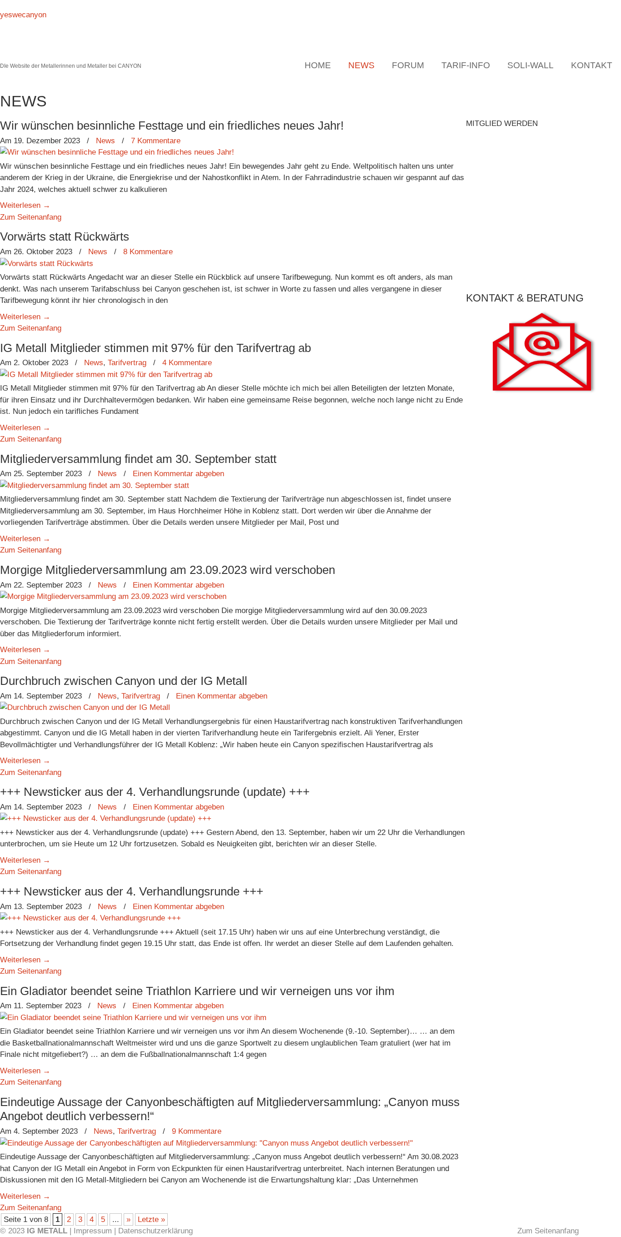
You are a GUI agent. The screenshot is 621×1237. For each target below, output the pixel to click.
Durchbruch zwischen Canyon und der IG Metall (123, 681)
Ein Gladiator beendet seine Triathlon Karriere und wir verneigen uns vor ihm (197, 991)
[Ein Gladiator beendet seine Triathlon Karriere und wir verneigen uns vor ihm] (133, 1017)
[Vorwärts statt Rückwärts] (46, 263)
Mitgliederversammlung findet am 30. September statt (138, 459)
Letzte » (151, 1219)
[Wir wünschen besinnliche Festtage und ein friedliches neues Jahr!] (117, 152)
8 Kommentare (148, 251)
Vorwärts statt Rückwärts (64, 236)
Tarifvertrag (127, 362)
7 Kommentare (155, 140)
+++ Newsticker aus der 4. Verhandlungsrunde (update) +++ (155, 792)
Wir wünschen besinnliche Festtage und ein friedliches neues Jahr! (172, 125)
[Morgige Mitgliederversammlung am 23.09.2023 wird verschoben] (113, 596)
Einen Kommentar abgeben (178, 473)
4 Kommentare (187, 362)
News (105, 140)
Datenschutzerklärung (155, 1231)
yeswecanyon (23, 14)
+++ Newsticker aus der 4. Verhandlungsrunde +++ (131, 891)
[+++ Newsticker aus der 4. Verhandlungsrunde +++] (90, 918)
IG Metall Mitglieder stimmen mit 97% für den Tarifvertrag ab (155, 348)
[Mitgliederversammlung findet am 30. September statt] (94, 485)
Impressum (93, 1231)
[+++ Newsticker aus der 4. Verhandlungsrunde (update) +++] (105, 818)
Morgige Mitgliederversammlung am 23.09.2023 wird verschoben (167, 570)
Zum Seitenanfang (30, 217)
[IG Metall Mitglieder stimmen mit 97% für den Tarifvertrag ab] (106, 374)
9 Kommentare (196, 1131)
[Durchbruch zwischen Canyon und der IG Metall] (85, 707)
